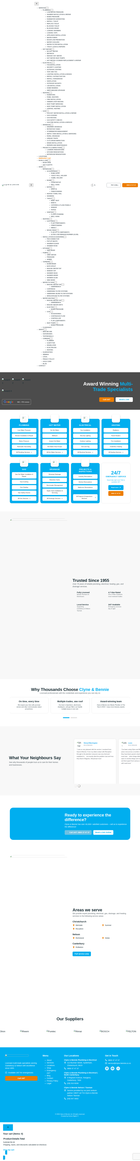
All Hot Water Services (54, 452)
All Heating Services (115, 452)
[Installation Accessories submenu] (64, 237)
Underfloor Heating (116, 446)
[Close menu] (37, 3)
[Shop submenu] (44, 167)
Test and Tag (85, 446)
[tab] (66, 717)
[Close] (8, 1127)
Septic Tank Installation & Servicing (55, 492)
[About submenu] (45, 329)
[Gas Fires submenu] (55, 221)
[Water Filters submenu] (55, 282)
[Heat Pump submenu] (56, 323)
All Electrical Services (84, 452)
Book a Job (124, 400)
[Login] (94, 185)
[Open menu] (31, 185)
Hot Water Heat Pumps (54, 446)
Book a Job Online (103, 832)
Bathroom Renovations (85, 487)
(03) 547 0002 (73, 1099)
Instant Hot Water (54, 441)
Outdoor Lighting (85, 441)
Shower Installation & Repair (24, 435)
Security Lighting (85, 435)
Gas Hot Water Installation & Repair (24, 475)
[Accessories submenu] (58, 171)
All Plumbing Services (23, 452)
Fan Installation (85, 430)
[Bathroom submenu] (52, 169)
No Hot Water (54, 430)
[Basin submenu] (52, 180)
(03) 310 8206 (73, 1083)
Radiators (116, 430)
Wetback (54, 435)
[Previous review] (75, 786)
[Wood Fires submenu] (57, 230)
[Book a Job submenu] (48, 160)
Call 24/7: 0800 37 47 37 (79, 832)
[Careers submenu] (51, 338)
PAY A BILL (114, 185)
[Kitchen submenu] (50, 248)
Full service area (82, 954)
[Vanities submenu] (54, 212)
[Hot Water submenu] (52, 49)
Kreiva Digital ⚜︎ (73, 1116)
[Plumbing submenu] (51, 10)
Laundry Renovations (85, 476)
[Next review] (79, 786)
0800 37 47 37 (131, 185)
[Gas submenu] (47, 111)
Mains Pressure (24, 441)
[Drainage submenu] (51, 125)
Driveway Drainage (55, 474)
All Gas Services (23, 498)
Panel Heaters (115, 435)
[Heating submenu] (50, 93)
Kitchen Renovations (85, 482)
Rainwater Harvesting (24, 446)
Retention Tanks (55, 480)
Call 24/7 (106, 400)
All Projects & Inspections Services (84, 497)
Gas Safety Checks (24, 492)
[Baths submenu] (53, 187)
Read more (115, 487)
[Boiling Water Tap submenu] (62, 285)
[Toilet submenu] (53, 198)
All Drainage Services (53, 498)
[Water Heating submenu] (55, 298)
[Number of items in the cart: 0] (92, 185)
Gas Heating (24, 487)
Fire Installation (116, 441)
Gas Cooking (24, 482)
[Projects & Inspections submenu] (63, 148)
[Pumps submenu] (49, 253)
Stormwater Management (55, 485)
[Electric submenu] (55, 307)
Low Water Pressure (24, 430)
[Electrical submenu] (53, 63)
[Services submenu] (47, 8)
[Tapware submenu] (51, 262)
